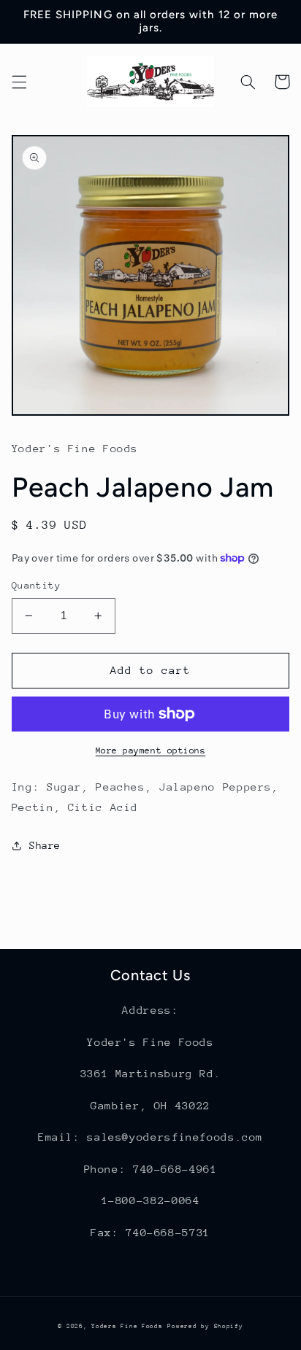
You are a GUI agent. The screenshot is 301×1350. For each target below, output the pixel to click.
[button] (19, 81)
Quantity (36, 585)
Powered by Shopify (205, 1326)
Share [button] (45, 845)
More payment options (151, 750)
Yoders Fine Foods (127, 1326)
